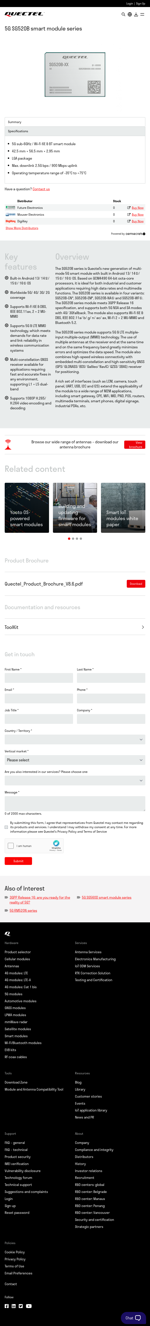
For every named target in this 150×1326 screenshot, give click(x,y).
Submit (18, 860)
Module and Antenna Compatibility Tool (34, 1089)
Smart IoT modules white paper (122, 518)
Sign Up (140, 3)
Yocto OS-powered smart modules (26, 518)
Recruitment (84, 1177)
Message (12, 792)
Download (136, 14)
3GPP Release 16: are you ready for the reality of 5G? (40, 900)
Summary (14, 121)
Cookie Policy (15, 1252)
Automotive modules (21, 1001)
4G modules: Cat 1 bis (21, 987)
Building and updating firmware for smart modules (74, 515)
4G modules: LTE (16, 973)
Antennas (12, 966)
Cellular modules (17, 959)
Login (129, 3)
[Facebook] (7, 1306)
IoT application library (91, 1110)
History (80, 1163)
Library (80, 1089)
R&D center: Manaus (90, 1198)
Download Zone (16, 1082)
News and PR (84, 1117)
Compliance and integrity (94, 1149)
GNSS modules (15, 1008)
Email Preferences (18, 1273)
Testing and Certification (93, 980)
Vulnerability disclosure (23, 1171)
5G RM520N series (23, 910)
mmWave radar (16, 1022)
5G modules (13, 994)
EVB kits (10, 1050)
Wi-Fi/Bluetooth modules (23, 1043)
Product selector (18, 952)
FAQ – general (15, 1142)
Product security (18, 1156)
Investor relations (88, 1171)
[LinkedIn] (14, 1306)
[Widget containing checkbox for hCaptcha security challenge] (34, 845)
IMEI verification (17, 1163)
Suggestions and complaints (26, 1191)
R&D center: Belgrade (91, 1191)
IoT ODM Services (87, 966)
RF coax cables (16, 1057)
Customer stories (88, 1096)
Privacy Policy (15, 1259)
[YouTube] (29, 1306)
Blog (78, 1082)
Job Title (12, 710)
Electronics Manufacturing (95, 959)
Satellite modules (18, 1029)
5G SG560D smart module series (106, 897)
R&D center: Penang (90, 1206)
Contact (11, 1284)
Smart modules (16, 1036)
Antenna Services (88, 952)
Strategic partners (89, 1226)
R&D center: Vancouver (92, 1212)
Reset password (17, 1212)
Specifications (18, 131)
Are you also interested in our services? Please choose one (46, 772)
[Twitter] (21, 1306)
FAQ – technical (16, 1149)
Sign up (10, 1206)
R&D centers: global (89, 1184)
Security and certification (94, 1219)
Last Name (85, 669)
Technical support (18, 1184)
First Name (13, 669)
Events (80, 1103)
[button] (69, 538)
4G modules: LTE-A (18, 980)
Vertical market (17, 751)
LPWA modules (15, 1015)
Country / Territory (18, 731)
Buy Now (138, 207)
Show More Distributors (22, 227)
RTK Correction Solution (92, 973)
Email (9, 690)
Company (84, 710)
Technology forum (18, 1177)
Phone (82, 690)
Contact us (41, 189)
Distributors (84, 1156)
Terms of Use (14, 1266)
